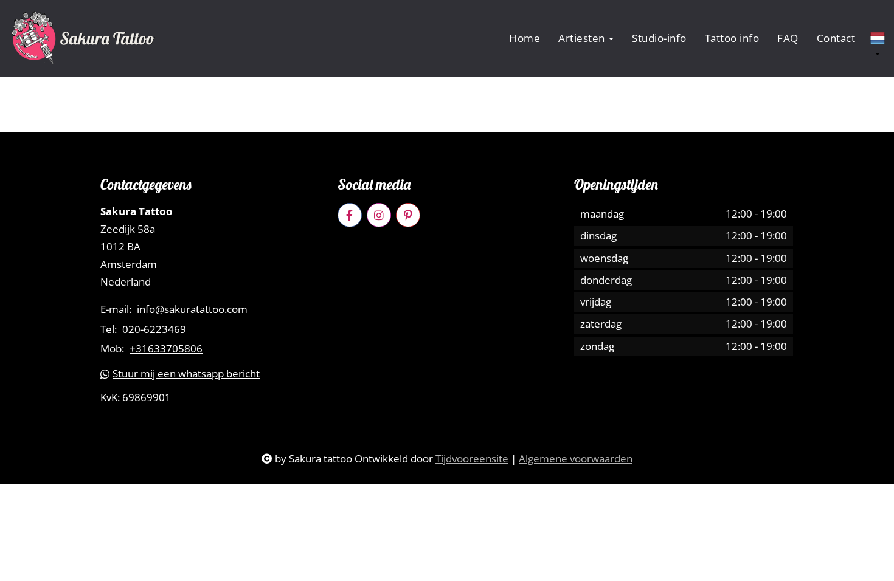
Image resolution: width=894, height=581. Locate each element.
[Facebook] (350, 215)
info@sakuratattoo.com (192, 309)
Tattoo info (732, 38)
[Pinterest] (408, 215)
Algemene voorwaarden (575, 459)
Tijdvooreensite (471, 459)
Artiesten (583, 38)
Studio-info (659, 38)
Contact (836, 38)
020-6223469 (154, 329)
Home (524, 38)
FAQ (788, 38)
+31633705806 (166, 349)
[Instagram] (379, 215)
